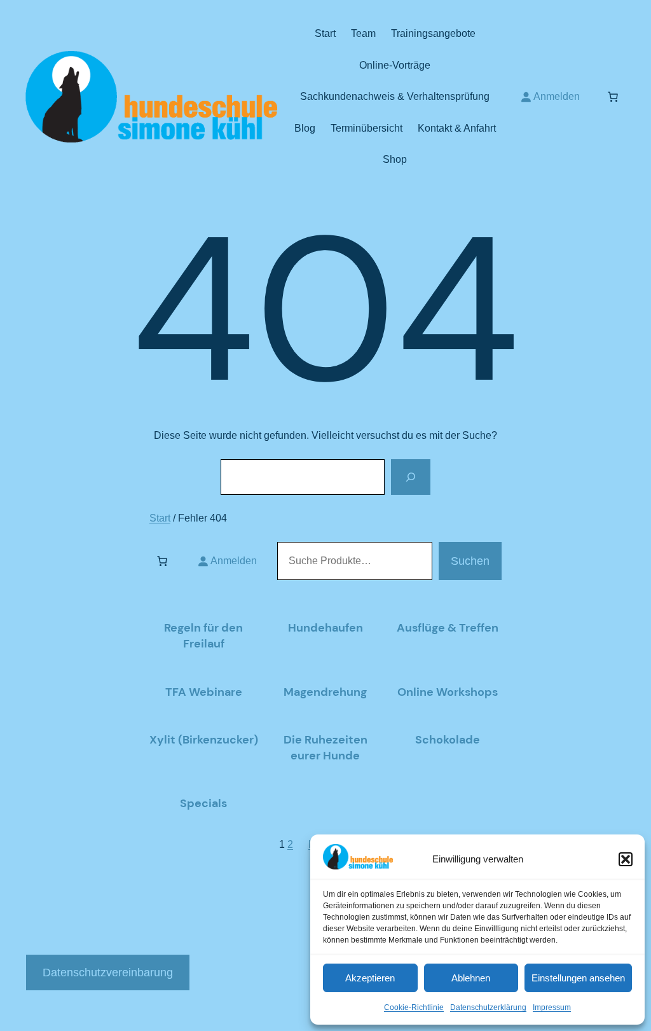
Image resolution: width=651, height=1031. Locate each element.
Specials (203, 803)
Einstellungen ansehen (578, 977)
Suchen (470, 561)
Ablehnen (470, 977)
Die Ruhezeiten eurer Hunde (325, 747)
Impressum (552, 1007)
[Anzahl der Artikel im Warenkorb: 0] (613, 96)
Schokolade (447, 739)
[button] (625, 859)
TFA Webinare (203, 692)
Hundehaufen (325, 627)
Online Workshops (447, 692)
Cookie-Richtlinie (414, 1007)
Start (159, 518)
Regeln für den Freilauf (203, 635)
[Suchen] (410, 477)
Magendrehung (325, 692)
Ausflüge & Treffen (447, 627)
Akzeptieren (370, 977)
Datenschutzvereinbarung (108, 972)
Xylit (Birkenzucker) (203, 739)
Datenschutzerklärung (488, 1007)
